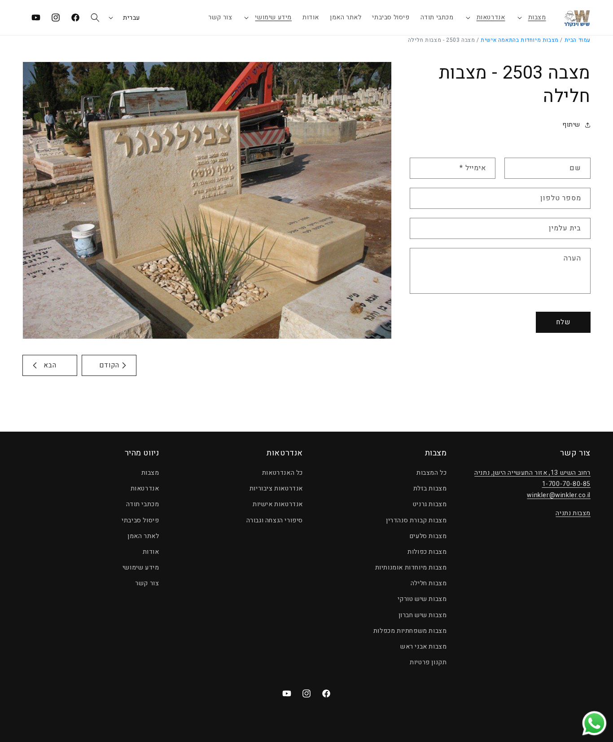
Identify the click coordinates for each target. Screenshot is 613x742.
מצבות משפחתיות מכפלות (410, 631)
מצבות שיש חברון (422, 615)
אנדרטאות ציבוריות (276, 488)
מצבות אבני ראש (423, 646)
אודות (151, 551)
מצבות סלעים (428, 536)
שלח (563, 322)
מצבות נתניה (573, 512)
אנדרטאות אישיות (278, 504)
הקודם (109, 365)
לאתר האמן (143, 536)
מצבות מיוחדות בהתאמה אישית (520, 40)
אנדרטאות (491, 17)
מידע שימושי (273, 17)
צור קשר (147, 583)
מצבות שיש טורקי (422, 599)
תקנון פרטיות (428, 662)
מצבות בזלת (430, 488)
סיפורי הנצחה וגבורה (274, 520)
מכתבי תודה (142, 504)
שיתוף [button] (571, 124)
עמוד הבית (578, 40)
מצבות (537, 17)
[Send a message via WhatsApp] (594, 723)
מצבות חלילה (429, 583)
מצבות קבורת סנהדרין (416, 520)
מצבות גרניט (430, 504)
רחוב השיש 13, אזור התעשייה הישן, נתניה (532, 472)
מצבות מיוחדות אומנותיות (411, 567)
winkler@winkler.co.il (559, 495)
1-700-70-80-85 (566, 484)
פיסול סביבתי (140, 520)
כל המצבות (431, 472)
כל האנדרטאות (282, 472)
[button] (531, 17)
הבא (50, 365)
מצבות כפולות (427, 551)
